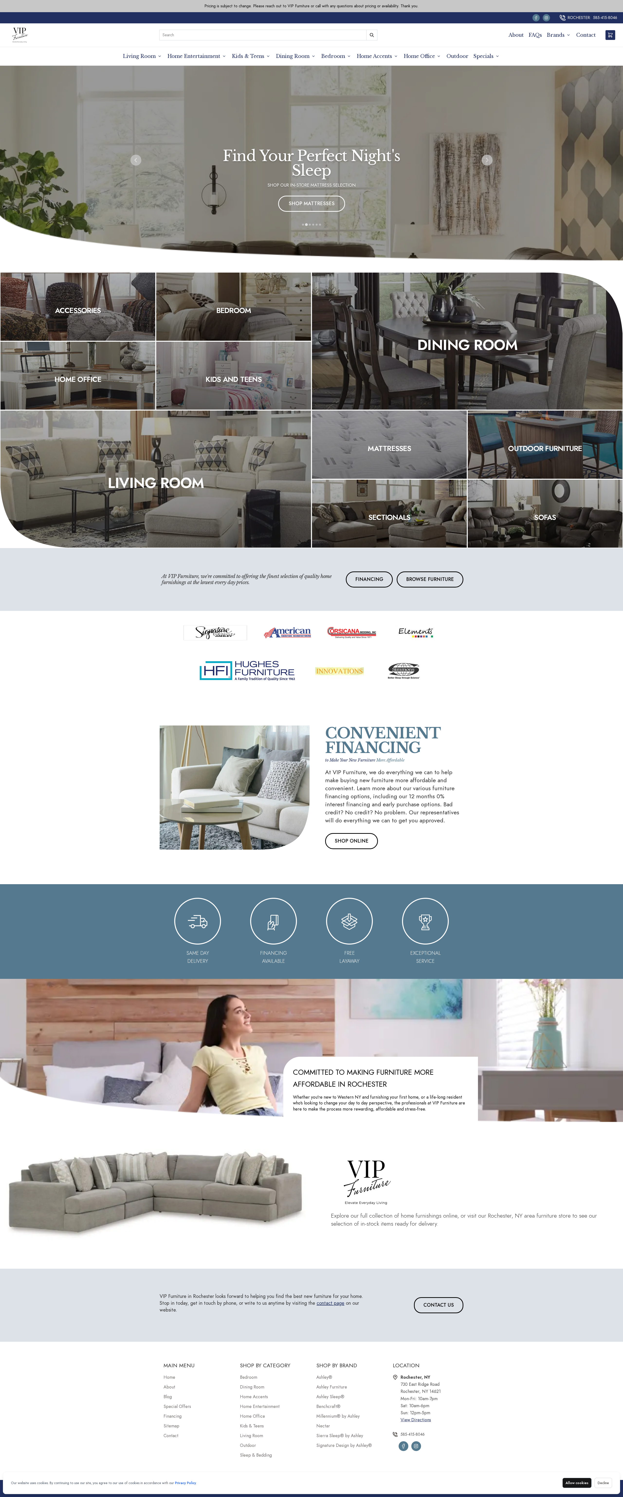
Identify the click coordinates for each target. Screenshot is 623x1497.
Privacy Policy (185, 1482)
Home (169, 1377)
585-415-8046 (605, 17)
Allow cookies (577, 1482)
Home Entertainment (193, 56)
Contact (586, 35)
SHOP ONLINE (351, 841)
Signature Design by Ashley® (344, 1445)
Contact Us (438, 1305)
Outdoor (457, 56)
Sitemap (171, 1426)
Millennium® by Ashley (338, 1416)
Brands (556, 35)
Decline (603, 1482)
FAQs (535, 35)
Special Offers (177, 1406)
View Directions (416, 1420)
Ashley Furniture (331, 1387)
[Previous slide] (135, 160)
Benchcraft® (328, 1406)
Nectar (323, 1426)
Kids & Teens (248, 56)
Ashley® (324, 1377)
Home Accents (374, 56)
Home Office (419, 56)
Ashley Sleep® (330, 1397)
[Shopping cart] (610, 35)
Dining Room (293, 56)
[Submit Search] (371, 35)
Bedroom (333, 56)
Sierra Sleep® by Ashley (339, 1436)
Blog (168, 1397)
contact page (330, 1303)
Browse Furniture (430, 579)
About (516, 35)
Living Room (139, 56)
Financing (369, 579)
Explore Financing (311, 203)
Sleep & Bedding (256, 1455)
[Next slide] (487, 160)
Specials (483, 56)
